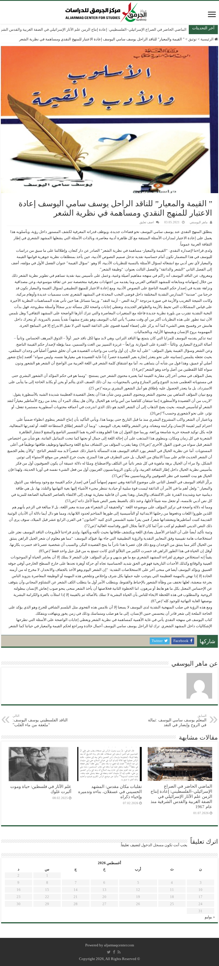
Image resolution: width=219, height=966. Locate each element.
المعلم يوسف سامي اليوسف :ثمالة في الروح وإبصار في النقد (177, 720)
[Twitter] (108, 952)
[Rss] (119, 952)
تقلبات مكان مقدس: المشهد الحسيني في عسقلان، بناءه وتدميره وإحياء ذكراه (110, 791)
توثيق (192, 39)
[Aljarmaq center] (106, 11)
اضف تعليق (146, 222)
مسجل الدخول (152, 845)
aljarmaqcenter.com (119, 945)
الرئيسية (207, 39)
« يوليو (210, 917)
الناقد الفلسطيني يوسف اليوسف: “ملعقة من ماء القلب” (40, 720)
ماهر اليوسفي (199, 222)
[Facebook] (114, 952)
